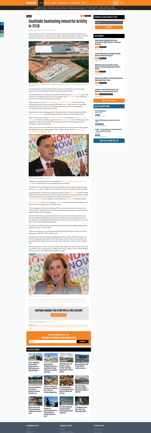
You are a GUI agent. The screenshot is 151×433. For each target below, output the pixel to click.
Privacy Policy (98, 429)
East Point (74, 193)
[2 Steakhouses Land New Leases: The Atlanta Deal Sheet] (82, 407)
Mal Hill (36, 189)
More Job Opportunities (109, 140)
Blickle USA (40, 325)
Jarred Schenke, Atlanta (49, 30)
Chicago (70, 7)
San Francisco (82, 8)
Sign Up (116, 2)
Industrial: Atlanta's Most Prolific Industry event (64, 303)
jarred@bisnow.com (50, 322)
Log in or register (58, 315)
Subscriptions (75, 2)
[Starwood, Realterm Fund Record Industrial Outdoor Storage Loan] (35, 385)
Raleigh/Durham (72, 8)
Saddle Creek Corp (62, 326)
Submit (83, 342)
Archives (63, 429)
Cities (41, 2)
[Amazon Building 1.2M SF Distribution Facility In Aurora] (82, 363)
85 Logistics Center (80, 118)
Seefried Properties (35, 202)
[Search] (110, 3)
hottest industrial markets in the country (59, 102)
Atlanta (39, 7)
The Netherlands (101, 8)
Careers (54, 2)
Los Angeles (37, 8)
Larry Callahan (71, 96)
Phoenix (65, 8)
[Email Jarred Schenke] (56, 30)
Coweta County (76, 94)
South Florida (91, 8)
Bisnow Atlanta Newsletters (105, 17)
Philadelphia (58, 8)
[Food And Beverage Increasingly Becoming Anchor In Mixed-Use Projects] (66, 385)
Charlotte (64, 7)
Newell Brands (65, 120)
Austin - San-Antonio (48, 7)
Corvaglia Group (48, 325)
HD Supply (32, 120)
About (84, 2)
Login (122, 2)
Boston (58, 7)
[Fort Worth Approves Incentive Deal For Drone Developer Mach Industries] (66, 407)
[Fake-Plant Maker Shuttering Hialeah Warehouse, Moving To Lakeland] (82, 385)
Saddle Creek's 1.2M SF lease (56, 118)
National (44, 8)
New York (51, 8)
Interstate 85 (70, 199)
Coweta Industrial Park (68, 325)
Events (47, 2)
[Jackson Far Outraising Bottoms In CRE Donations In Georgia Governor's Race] (51, 407)
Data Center (89, 7)
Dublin (101, 7)
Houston (106, 7)
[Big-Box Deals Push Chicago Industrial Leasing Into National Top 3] (35, 407)
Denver (96, 7)
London (112, 7)
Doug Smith (59, 202)
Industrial (88, 15)
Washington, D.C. (112, 8)
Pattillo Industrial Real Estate (48, 326)
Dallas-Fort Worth (79, 7)
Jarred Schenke (38, 322)
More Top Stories (109, 100)
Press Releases (64, 2)
